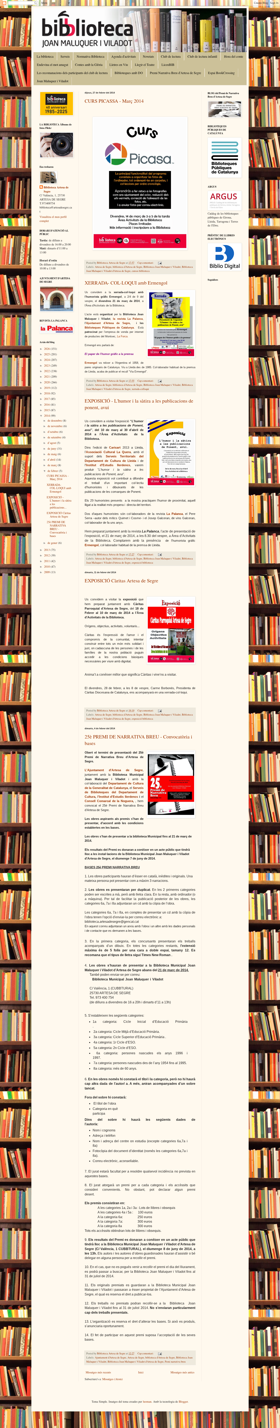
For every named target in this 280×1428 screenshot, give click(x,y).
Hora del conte (233, 56)
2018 (47, 393)
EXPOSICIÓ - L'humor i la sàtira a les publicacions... (59, 502)
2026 (47, 349)
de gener (53, 543)
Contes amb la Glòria (88, 64)
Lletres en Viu (118, 64)
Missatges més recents (98, 1372)
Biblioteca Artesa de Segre (56, 189)
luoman (147, 1401)
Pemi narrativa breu (175, 1361)
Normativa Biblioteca (90, 56)
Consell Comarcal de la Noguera (109, 801)
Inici (140, 1372)
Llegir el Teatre (145, 64)
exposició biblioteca (142, 562)
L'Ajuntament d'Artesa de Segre (114, 770)
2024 (47, 360)
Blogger (183, 1401)
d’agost (52, 443)
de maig (53, 454)
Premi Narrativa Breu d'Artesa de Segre (175, 73)
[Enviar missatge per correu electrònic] (159, 262)
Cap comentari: (146, 262)
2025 (47, 354)
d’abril (52, 459)
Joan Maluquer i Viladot (52, 81)
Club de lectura (171, 56)
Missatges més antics (182, 1372)
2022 (47, 371)
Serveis (65, 56)
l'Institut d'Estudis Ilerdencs (117, 796)
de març (53, 465)
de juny (52, 448)
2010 (47, 566)
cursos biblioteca (141, 271)
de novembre (55, 426)
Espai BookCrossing (221, 73)
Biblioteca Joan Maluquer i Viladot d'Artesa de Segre (136, 1361)
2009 (47, 572)
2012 (47, 555)
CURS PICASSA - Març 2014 (114, 101)
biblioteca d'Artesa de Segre (127, 267)
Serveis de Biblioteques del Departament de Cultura (114, 792)
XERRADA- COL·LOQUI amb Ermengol (126, 282)
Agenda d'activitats (123, 56)
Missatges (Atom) (112, 1379)
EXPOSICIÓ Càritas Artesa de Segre (121, 580)
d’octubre (53, 432)
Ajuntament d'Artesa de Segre (108, 323)
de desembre (55, 420)
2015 (47, 410)
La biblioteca (45, 56)
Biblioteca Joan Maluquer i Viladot (162, 267)
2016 (47, 404)
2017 (47, 399)
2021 (47, 376)
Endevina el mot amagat (52, 64)
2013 (47, 550)
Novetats (148, 56)
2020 (47, 382)
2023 (47, 365)
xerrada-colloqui (140, 389)
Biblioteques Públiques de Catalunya (109, 327)
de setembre (55, 437)
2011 (47, 561)
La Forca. (122, 336)
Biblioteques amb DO (129, 73)
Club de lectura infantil (202, 56)
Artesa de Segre (103, 267)
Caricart (115, 447)
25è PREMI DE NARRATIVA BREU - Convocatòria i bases (57, 529)
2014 (47, 415)
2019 (47, 388)
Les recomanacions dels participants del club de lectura (72, 73)
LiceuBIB (168, 64)
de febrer (53, 471)
